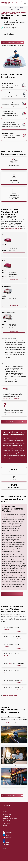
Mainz (21, 680)
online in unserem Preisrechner (13, 228)
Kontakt (4, 848)
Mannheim (6, 629)
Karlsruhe (6, 655)
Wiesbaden (6, 646)
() (18, 7)
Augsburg (11, 663)
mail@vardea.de (19, 9)
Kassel (21, 687)
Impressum (5, 853)
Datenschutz (5, 852)
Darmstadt (6, 672)
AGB (3, 850)
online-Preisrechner (9, 722)
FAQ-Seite (9, 412)
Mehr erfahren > (5, 138)
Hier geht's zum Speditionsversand (11, 398)
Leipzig (10, 636)
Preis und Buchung (16, 2)
